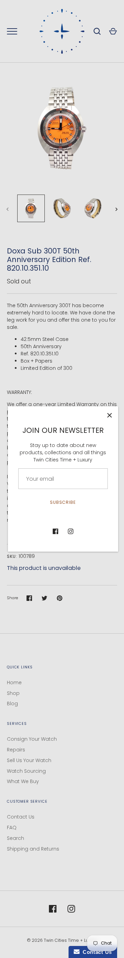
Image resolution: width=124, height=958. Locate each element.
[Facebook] (55, 531)
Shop (13, 693)
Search (15, 838)
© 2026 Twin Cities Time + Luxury (62, 940)
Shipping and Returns (33, 848)
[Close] (109, 415)
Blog (12, 703)
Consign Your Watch (32, 739)
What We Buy (23, 781)
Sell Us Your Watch (29, 760)
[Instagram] (70, 531)
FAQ (12, 827)
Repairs (16, 749)
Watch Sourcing (26, 771)
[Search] (97, 31)
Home (14, 682)
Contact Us (20, 816)
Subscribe (63, 502)
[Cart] (113, 31)
